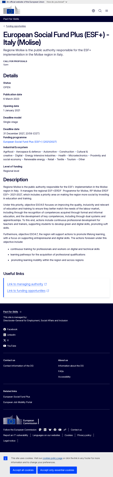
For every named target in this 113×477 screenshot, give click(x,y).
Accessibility (64, 376)
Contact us (76, 429)
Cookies (69, 435)
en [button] (93, 11)
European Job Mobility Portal (17, 402)
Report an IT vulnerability (15, 435)
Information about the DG (71, 365)
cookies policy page (52, 458)
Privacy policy (84, 435)
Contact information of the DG (18, 365)
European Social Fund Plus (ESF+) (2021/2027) (30, 141)
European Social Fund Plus (16, 396)
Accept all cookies (23, 470)
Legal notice (9, 440)
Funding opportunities (16, 26)
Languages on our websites (46, 435)
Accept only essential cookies (57, 470)
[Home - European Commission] (11, 10)
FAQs (61, 371)
